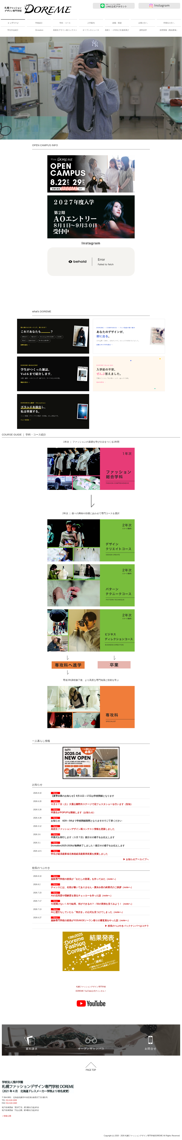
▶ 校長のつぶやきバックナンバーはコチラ (127, 926)
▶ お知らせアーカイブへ (136, 859)
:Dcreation (39, 30)
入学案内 (91, 23)
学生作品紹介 (12, 30)
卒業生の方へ (168, 23)
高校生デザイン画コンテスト (65, 30)
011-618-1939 (11, 1100)
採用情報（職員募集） (169, 30)
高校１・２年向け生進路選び (117, 30)
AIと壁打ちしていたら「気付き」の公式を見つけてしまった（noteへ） (87, 912)
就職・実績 (117, 23)
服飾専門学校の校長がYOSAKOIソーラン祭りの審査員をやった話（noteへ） (90, 920)
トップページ (13, 23)
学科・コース (65, 23)
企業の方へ (143, 23)
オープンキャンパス (91, 30)
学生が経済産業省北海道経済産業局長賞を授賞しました (79, 854)
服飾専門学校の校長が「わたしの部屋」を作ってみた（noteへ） (84, 879)
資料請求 (143, 30)
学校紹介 (39, 23)
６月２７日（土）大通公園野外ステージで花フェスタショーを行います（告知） (92, 804)
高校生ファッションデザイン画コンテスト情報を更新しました (83, 829)
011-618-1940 (11, 1103)
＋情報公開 (6, 1116)
